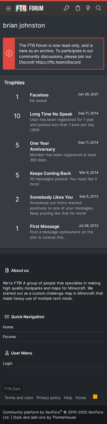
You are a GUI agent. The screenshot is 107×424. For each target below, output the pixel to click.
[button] (8, 8)
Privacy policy (48, 397)
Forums (9, 336)
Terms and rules (19, 397)
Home (8, 327)
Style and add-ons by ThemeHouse (44, 417)
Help (68, 397)
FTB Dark (13, 389)
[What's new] (88, 8)
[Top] (89, 397)
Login (8, 363)
